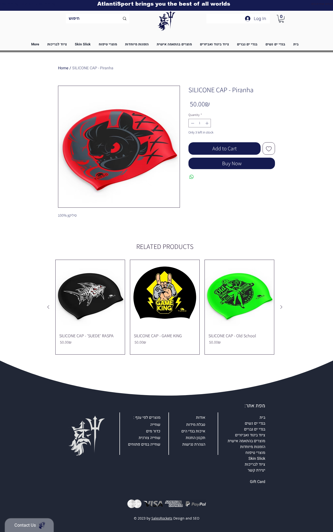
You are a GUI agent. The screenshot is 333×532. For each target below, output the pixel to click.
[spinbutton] (200, 123)
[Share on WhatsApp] (192, 177)
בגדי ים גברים (254, 429)
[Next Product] (281, 307)
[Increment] (207, 123)
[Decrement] (192, 123)
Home (63, 68)
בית (262, 417)
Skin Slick (256, 458)
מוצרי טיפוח (255, 453)
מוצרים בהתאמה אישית (246, 441)
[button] (281, 19)
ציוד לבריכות (255, 464)
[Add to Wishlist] (269, 148)
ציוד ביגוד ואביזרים (250, 435)
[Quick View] (90, 294)
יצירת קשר (256, 470)
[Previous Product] (48, 307)
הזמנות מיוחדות (252, 447)
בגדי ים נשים (255, 423)
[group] (164, 307)
